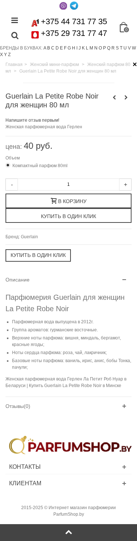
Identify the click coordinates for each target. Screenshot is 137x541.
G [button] (69, 48)
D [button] (57, 48)
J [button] (80, 48)
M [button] (91, 48)
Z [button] (9, 54)
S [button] (117, 48)
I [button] (76, 48)
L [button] (87, 48)
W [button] (134, 48)
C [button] (52, 48)
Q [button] (108, 48)
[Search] (14, 36)
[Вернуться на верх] (68, 532)
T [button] (121, 48)
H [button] (73, 48)
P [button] (104, 48)
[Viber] (63, 5)
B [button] (48, 48)
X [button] (1, 54)
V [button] (129, 48)
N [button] (96, 48)
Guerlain (29, 236)
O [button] (100, 48)
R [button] (113, 48)
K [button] (83, 48)
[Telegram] (74, 5)
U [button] (125, 48)
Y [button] (5, 54)
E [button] (61, 48)
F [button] (65, 48)
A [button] (44, 48)
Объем (13, 158)
